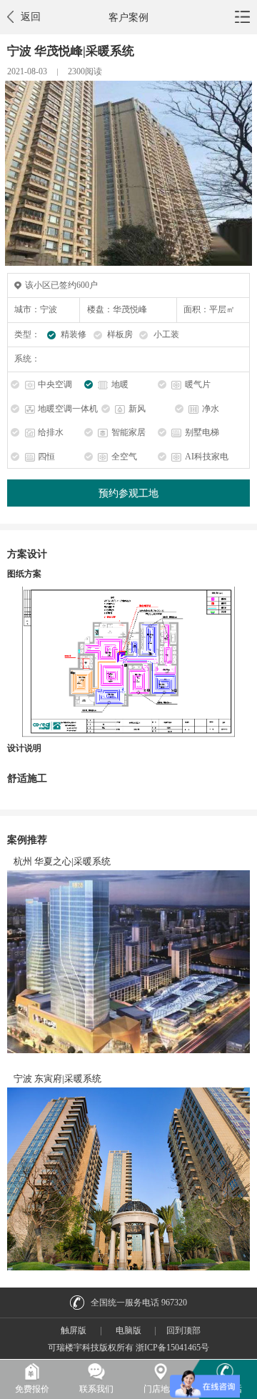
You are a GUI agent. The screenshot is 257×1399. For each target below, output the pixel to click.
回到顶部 (183, 1330)
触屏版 (73, 1330)
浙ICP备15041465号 (172, 1348)
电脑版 (128, 1330)
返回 (31, 16)
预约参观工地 (128, 493)
